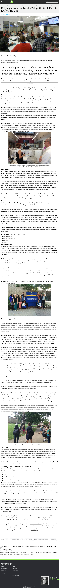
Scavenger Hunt (44, 393)
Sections (2, 2)
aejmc (7, 539)
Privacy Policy (25, 586)
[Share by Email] (51, 5)
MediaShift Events (16, 572)
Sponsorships (15, 570)
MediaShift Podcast (16, 575)
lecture (30, 386)
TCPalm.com (25, 327)
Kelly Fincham (6, 14)
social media (53, 539)
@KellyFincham (49, 520)
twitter (2, 542)
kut (22, 539)
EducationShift (4, 568)
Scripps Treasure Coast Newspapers (41, 539)
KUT (48, 117)
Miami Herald (7, 117)
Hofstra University (35, 516)
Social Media (3, 570)
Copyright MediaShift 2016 (28, 587)
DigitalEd (14, 573)
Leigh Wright (40, 123)
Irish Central (9, 520)
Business (3, 572)
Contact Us (15, 568)
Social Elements (34, 246)
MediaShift (6, 564)
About (14, 566)
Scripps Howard (29, 539)
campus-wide (24, 386)
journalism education (15, 539)
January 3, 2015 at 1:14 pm (7, 551)
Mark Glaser (54, 578)
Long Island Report (10, 518)
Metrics (2, 566)
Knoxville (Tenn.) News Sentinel (46, 115)
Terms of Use (32, 586)
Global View (3, 573)
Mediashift (11, 2)
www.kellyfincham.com (27, 520)
